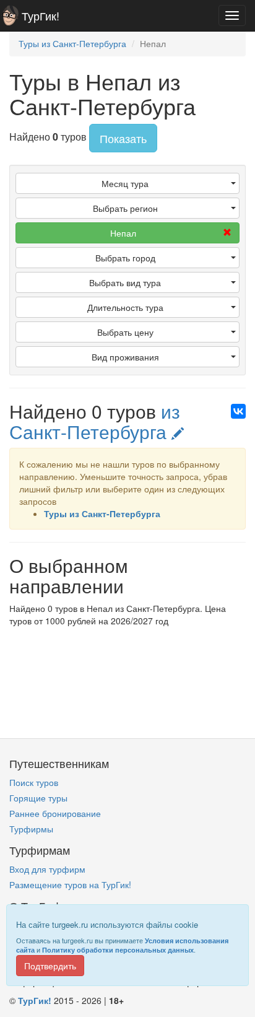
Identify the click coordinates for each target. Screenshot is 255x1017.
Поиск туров (33, 782)
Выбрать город (125, 257)
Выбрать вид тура (125, 282)
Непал (123, 233)
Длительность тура (125, 307)
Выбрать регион (125, 208)
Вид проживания (125, 357)
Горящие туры (38, 798)
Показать (123, 138)
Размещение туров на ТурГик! (70, 884)
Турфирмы (31, 829)
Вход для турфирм (47, 869)
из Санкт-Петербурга (94, 421)
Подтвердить (50, 965)
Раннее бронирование (55, 813)
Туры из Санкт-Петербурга (102, 513)
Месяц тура (125, 183)
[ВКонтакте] (238, 411)
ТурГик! (40, 15)
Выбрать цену (125, 332)
